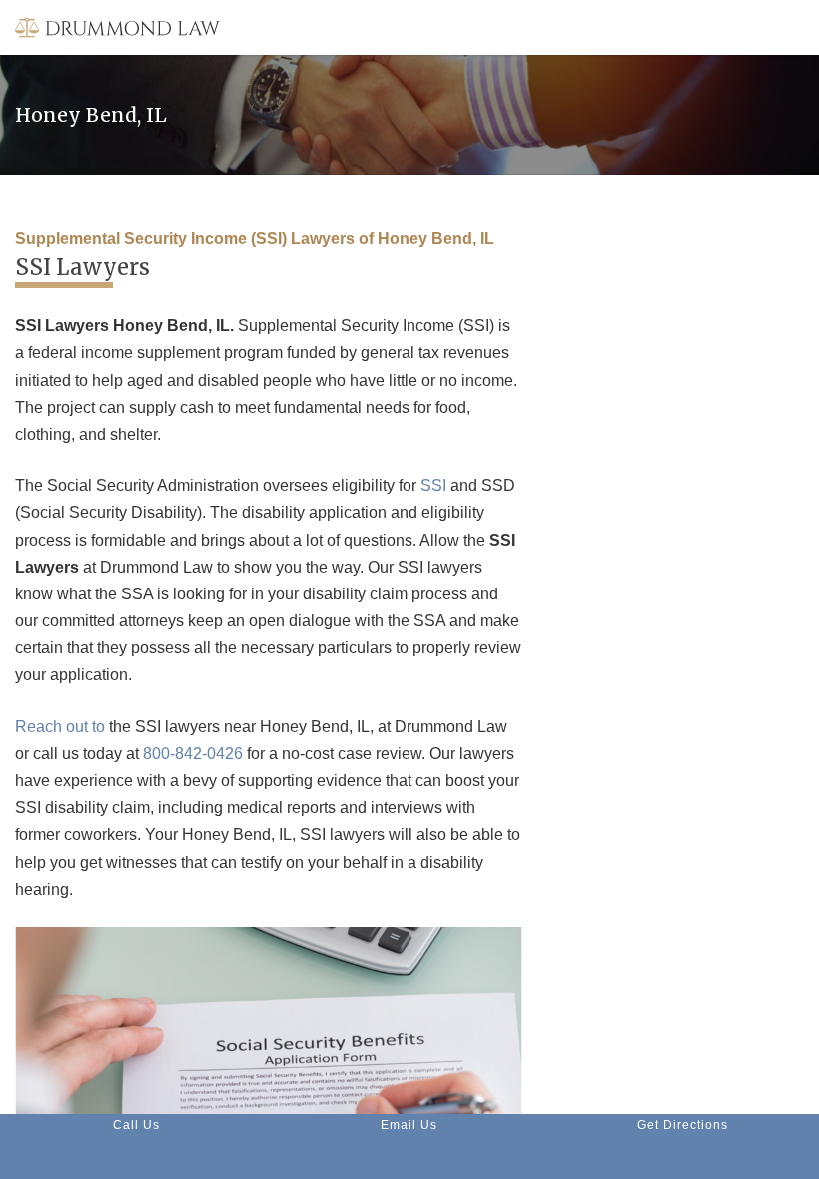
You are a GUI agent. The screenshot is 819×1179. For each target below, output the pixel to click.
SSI (433, 485)
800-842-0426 (193, 753)
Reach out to (60, 726)
